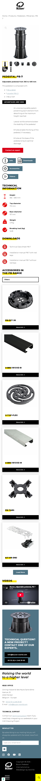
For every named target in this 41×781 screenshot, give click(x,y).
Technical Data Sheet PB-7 (20, 247)
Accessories (14, 168)
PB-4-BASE (11, 90)
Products (12, 16)
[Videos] (5, 177)
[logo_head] (20, 5)
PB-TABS (9, 510)
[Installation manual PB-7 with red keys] (6, 254)
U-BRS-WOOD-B (13, 368)
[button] (7, 777)
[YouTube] (14, 754)
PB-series (30, 16)
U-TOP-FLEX (11, 415)
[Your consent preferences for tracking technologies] (3, 779)
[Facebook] (9, 754)
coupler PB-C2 (12, 93)
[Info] (5, 161)
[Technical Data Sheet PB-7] (6, 247)
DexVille (31, 770)
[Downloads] (20, 160)
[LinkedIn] (19, 754)
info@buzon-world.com (17, 704)
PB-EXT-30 (10, 320)
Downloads (28, 160)
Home (4, 16)
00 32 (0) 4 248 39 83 (14, 702)
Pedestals (21, 16)
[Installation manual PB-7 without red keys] (6, 261)
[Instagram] (3, 754)
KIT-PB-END (11, 558)
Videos (12, 176)
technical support (19, 716)
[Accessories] (5, 169)
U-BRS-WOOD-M (13, 463)
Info (11, 160)
